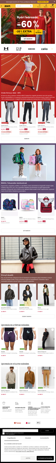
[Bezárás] (54, 2)
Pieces (39, 307)
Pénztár (52, 6)
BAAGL (2, 217)
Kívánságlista (39, 7)
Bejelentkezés (46, 7)
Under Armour (4, 125)
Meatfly (3, 351)
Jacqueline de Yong (6, 307)
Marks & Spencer (42, 351)
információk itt (11, 434)
